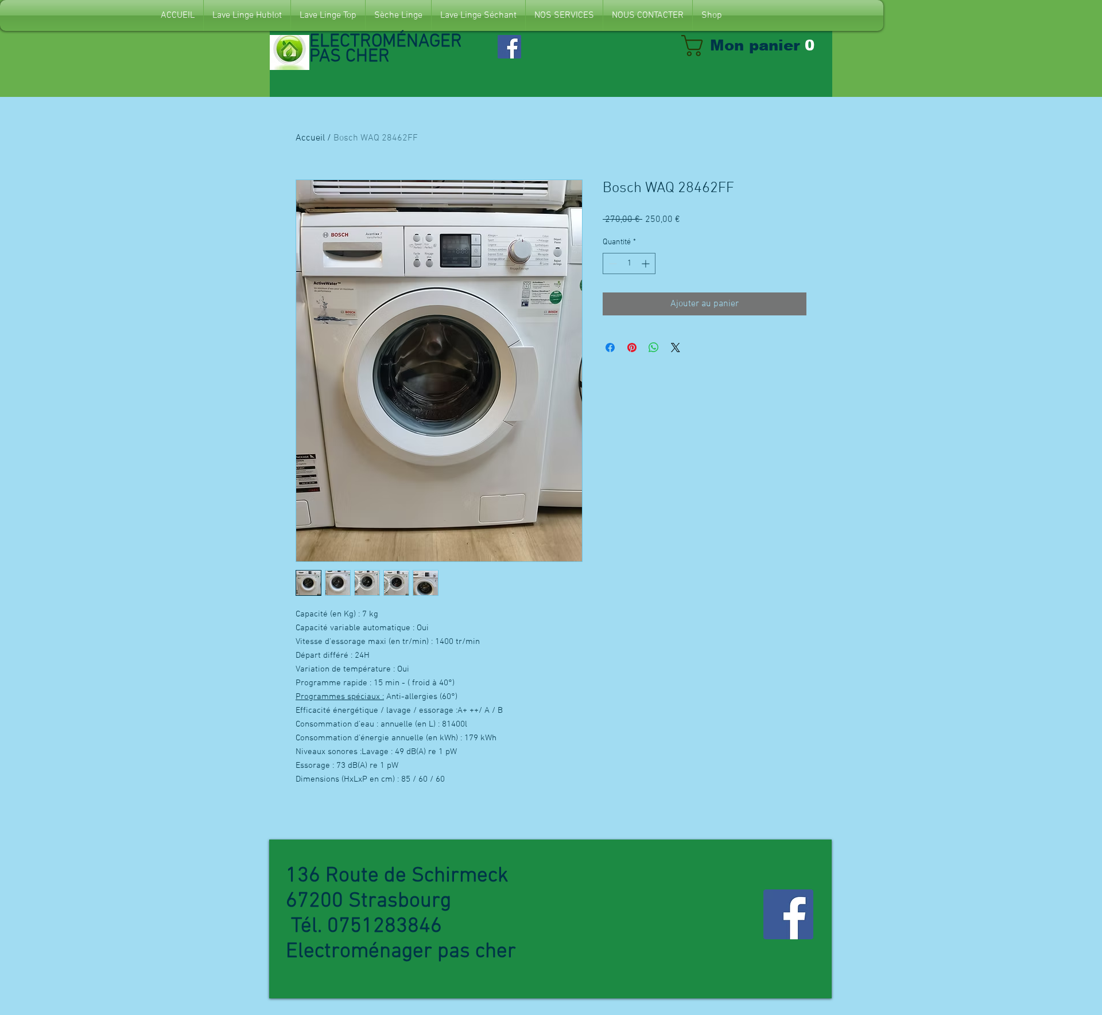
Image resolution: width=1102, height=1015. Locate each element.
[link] (753, 45)
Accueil (310, 138)
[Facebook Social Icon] (509, 46)
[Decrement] (611, 263)
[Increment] (646, 263)
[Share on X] (675, 347)
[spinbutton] (629, 263)
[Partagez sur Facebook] (610, 347)
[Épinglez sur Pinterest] (632, 347)
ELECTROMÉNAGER (388, 42)
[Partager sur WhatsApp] (654, 347)
